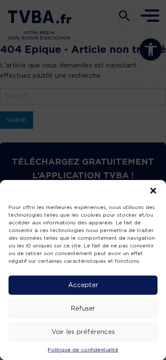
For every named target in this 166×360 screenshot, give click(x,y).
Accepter (83, 285)
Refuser (83, 308)
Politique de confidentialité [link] (83, 349)
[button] (153, 190)
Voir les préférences (83, 332)
